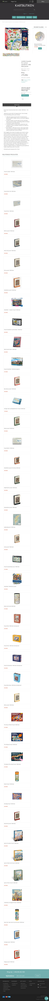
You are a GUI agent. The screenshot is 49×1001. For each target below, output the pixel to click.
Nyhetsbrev (23, 988)
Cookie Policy (6, 985)
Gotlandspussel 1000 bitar (9, 527)
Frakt (4, 991)
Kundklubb (5, 983)
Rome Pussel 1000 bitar (9, 784)
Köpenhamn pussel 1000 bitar (10, 487)
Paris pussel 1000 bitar (9, 270)
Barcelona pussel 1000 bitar (10, 388)
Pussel (25, 79)
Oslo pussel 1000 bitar (9, 547)
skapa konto (31, 13)
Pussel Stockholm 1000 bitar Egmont (12, 369)
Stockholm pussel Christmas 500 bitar (12, 468)
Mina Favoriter (24, 986)
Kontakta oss (14, 983)
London (28, 79)
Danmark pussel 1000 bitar (10, 823)
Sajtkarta (14, 985)
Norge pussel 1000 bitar (9, 961)
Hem (3, 22)
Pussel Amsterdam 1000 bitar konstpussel (13, 665)
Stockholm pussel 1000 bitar (10, 290)
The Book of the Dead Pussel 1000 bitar (12, 764)
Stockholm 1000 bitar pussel (10, 586)
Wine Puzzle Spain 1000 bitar (10, 349)
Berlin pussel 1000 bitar (9, 230)
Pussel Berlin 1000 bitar (9, 448)
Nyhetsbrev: (10, 976)
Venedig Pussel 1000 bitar (9, 803)
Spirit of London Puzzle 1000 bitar (11, 843)
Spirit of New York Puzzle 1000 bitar (11, 863)
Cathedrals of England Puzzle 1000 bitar (12, 902)
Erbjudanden (32, 983)
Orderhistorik (24, 985)
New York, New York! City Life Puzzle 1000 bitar (14, 922)
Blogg (31, 985)
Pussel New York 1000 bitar (10, 191)
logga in (25, 13)
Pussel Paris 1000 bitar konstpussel (11, 645)
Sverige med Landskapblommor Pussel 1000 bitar (14, 408)
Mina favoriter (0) (21, 17)
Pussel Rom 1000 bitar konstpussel (11, 626)
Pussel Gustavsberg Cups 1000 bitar (11, 566)
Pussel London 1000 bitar (9, 171)
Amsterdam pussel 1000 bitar (10, 507)
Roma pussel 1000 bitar (9, 428)
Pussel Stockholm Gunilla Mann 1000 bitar (13, 329)
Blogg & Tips (13, 1)
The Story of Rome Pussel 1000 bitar (11, 724)
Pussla (22, 81)
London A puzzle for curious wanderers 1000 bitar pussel (15, 22)
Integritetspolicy (6, 986)
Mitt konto (23, 983)
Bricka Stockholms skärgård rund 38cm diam (39, 44)
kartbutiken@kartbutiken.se (43, 987)
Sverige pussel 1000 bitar (9, 942)
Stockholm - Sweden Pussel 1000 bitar (12, 309)
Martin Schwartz (24, 81)
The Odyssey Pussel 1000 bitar (10, 744)
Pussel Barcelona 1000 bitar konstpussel (12, 685)
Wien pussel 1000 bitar (9, 705)
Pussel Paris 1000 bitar (9, 211)
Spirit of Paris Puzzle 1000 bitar (10, 882)
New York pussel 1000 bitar (10, 250)
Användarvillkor (6, 989)
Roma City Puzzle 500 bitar (9, 606)
